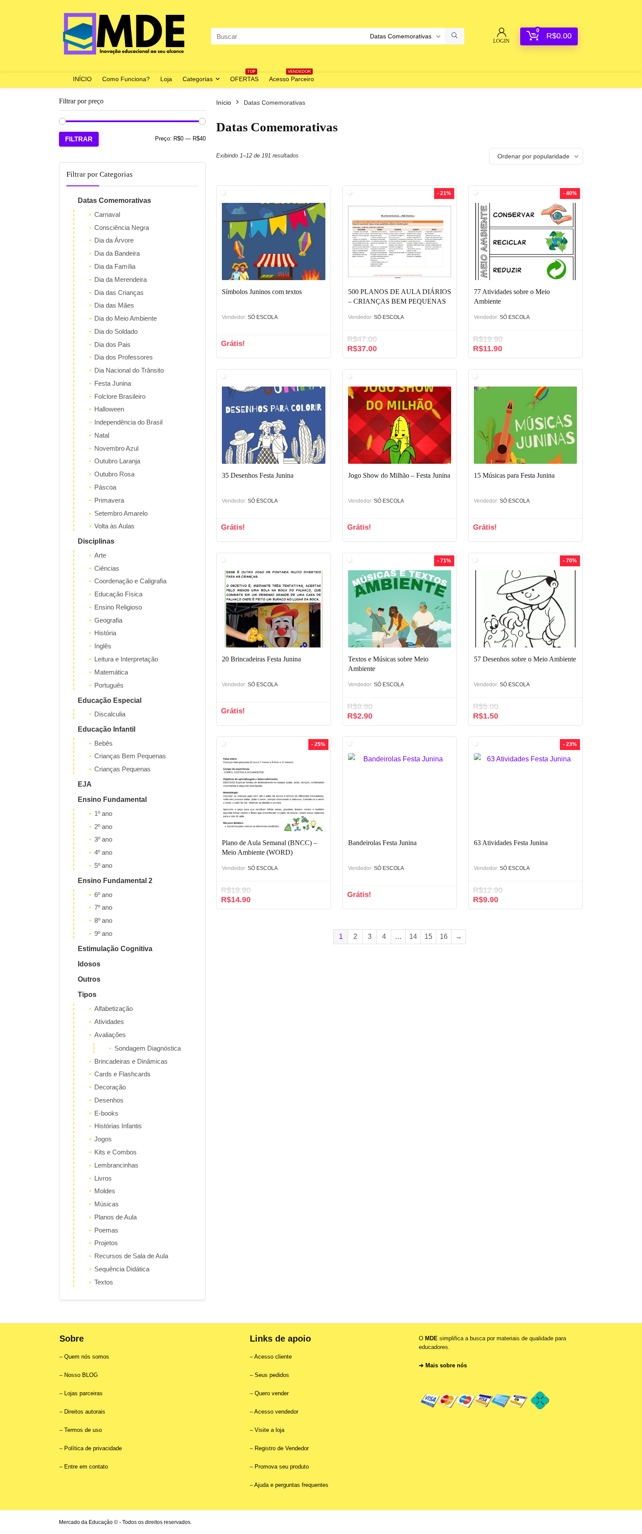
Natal (101, 435)
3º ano (103, 839)
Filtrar (79, 139)
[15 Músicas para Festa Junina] (525, 425)
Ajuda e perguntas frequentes (291, 1485)
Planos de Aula (115, 1217)
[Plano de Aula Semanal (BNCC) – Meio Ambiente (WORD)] (273, 792)
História (105, 633)
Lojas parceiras (83, 1393)
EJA (85, 784)
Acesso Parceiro (291, 77)
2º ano (103, 826)
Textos (103, 1282)
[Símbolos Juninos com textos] (273, 241)
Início (223, 102)
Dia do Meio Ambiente (125, 318)
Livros (103, 1178)
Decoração (110, 1087)
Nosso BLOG (81, 1375)
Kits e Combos (115, 1152)
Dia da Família (114, 266)
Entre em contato (86, 1466)
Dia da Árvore (114, 240)
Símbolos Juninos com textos (262, 291)
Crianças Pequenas (122, 769)
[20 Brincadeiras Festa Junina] (273, 608)
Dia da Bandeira (117, 253)
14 (413, 936)
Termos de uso (83, 1430)
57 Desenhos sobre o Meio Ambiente (525, 659)
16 (444, 936)
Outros (89, 979)
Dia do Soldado (116, 331)
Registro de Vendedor (282, 1448)
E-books (106, 1113)
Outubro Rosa (114, 474)
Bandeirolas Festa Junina (382, 842)
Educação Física (118, 594)
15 (428, 936)
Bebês (103, 743)
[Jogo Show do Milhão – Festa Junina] (399, 425)
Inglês (102, 646)
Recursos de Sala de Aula (131, 1256)
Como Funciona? (126, 78)
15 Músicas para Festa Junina (514, 475)
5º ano (103, 865)
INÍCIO (82, 78)
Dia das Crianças (119, 292)
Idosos (89, 964)
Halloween (109, 409)
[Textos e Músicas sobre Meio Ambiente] (399, 608)
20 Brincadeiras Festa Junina (261, 659)
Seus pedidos (272, 1375)
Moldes (104, 1191)
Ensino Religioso (118, 607)
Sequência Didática (121, 1269)
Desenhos (109, 1100)
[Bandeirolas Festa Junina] (399, 792)
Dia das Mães (114, 305)
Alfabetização (113, 1008)
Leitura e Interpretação (126, 659)
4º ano (103, 852)
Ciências (106, 568)
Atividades (109, 1021)
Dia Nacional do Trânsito (129, 370)
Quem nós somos (86, 1356)
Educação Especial (110, 700)
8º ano (103, 920)
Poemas (106, 1230)
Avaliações (110, 1034)
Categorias (198, 78)
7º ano (103, 907)
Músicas (106, 1204)
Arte (100, 555)
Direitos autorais (84, 1411)
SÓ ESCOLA (263, 317)
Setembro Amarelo (121, 513)
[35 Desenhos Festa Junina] (273, 425)
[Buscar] (454, 36)
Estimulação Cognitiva (115, 948)
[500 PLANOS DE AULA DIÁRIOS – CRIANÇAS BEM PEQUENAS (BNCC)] (399, 241)
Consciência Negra (121, 227)
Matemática (111, 672)
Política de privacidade (93, 1448)
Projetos (106, 1242)
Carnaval (107, 214)
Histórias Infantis (118, 1126)
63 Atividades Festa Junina (511, 842)
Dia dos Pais (112, 344)
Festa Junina (112, 383)
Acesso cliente (273, 1356)
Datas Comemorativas (114, 200)
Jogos (103, 1139)
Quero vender (271, 1393)
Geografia (108, 620)
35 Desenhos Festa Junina (257, 475)
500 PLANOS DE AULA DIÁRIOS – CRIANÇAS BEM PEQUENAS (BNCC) (399, 301)
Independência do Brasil (128, 422)
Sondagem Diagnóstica (147, 1048)
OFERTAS (244, 77)
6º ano (103, 894)
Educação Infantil (106, 729)
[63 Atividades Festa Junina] (525, 792)
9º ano (103, 933)
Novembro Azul (116, 448)
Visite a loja (269, 1430)
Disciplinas (96, 541)
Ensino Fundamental (112, 799)
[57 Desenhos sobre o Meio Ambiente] (525, 608)
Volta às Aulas (114, 526)
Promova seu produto (282, 1466)
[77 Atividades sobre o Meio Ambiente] (525, 241)
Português (109, 685)
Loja (166, 78)
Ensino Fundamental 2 (115, 880)
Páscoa (105, 487)
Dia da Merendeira (120, 279)
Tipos (87, 994)
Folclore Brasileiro (119, 396)
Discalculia (109, 714)
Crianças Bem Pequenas (130, 756)
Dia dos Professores (123, 357)
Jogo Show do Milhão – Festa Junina (399, 475)
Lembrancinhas (116, 1165)
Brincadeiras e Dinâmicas (131, 1061)
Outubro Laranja (117, 461)
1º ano (103, 813)
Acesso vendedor (276, 1411)
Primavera (109, 500)
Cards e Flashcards (122, 1074)
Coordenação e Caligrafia (130, 581)
